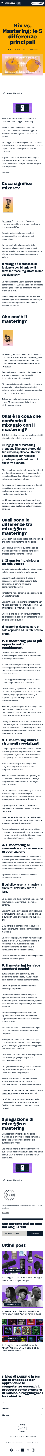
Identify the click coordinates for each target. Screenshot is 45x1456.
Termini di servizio (32, 1443)
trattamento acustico (11, 808)
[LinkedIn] (17, 1450)
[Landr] (22, 1428)
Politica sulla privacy (14, 1443)
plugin (5, 748)
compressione (8, 284)
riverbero (39, 284)
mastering (20, 142)
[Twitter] (28, 1450)
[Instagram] (33, 1450)
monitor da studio (32, 808)
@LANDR (5, 1212)
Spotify (21, 976)
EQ (17, 284)
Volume (5, 985)
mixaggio (7, 221)
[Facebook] (22, 1450)
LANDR (10, 49)
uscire (7, 366)
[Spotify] (11, 1450)
